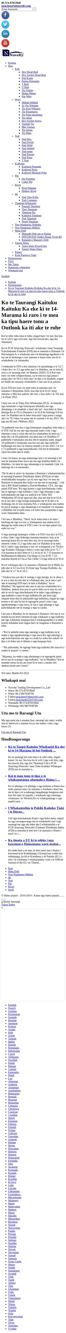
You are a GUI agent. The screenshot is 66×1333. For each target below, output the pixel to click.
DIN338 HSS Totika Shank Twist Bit (42, 236)
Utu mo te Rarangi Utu (13, 732)
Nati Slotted (28, 148)
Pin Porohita (28, 178)
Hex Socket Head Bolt (34, 75)
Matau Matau (29, 93)
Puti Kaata (27, 78)
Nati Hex (26, 139)
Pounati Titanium (31, 206)
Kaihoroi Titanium (31, 215)
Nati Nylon (28, 142)
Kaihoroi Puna (29, 169)
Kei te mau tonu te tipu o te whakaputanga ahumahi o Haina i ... (34, 777)
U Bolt (25, 87)
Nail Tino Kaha (30, 197)
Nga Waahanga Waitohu (28, 224)
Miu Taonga (28, 127)
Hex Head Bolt (30, 72)
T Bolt (25, 84)
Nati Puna (27, 157)
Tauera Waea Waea (32, 249)
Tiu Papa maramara (32, 114)
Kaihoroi (19, 163)
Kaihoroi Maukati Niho (34, 172)
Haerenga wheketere (19, 267)
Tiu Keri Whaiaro (31, 108)
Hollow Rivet (29, 191)
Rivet (18, 185)
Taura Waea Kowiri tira (34, 246)
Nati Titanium (29, 218)
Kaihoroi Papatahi (31, 166)
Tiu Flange (27, 90)
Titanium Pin (28, 212)
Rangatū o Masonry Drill (35, 239)
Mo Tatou (13, 264)
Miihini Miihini (30, 102)
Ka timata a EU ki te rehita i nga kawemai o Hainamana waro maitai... (34, 842)
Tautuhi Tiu (28, 123)
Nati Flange (28, 154)
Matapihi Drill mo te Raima (36, 233)
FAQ (11, 261)
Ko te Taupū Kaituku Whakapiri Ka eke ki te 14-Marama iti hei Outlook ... (36, 748)
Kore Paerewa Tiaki (25, 255)
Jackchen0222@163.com (29, 699)
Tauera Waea (22, 243)
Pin (16, 175)
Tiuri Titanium (29, 209)
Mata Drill (20, 230)
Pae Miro (26, 96)
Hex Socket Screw (32, 120)
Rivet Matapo (29, 188)
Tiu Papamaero (30, 111)
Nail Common (29, 200)
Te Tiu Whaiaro (30, 105)
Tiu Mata (26, 133)
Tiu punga (27, 130)
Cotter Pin (27, 181)
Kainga (12, 62)
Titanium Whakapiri (25, 203)
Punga (18, 252)
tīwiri (17, 99)
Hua (10, 65)
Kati (17, 69)
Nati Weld (27, 145)
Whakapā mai (15, 270)
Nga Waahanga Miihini (27, 227)
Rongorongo (15, 258)
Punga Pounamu (30, 81)
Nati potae (27, 151)
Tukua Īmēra (8, 904)
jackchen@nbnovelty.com (16, 5)
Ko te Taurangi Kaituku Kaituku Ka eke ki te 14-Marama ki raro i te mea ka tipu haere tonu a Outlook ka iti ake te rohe (36, 291)
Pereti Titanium (30, 221)
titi (16, 194)
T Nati (25, 160)
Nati (17, 136)
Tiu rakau (27, 117)
